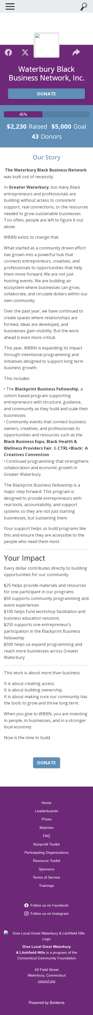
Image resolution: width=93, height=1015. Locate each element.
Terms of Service (46, 877)
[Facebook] (8, 52)
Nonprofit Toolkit (46, 844)
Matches (46, 828)
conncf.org (46, 981)
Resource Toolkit (46, 861)
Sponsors (46, 869)
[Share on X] (25, 52)
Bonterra (57, 1002)
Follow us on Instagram (49, 913)
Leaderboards (46, 811)
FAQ (46, 836)
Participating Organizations (46, 852)
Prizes (47, 819)
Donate (46, 94)
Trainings (46, 885)
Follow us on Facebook (49, 905)
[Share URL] (76, 52)
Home (46, 803)
